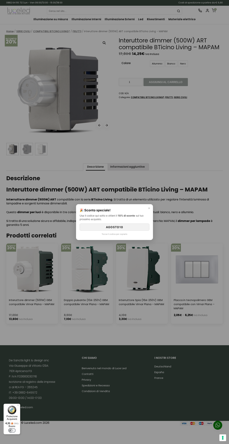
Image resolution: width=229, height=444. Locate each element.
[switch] (12, 430)
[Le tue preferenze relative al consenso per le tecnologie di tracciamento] (222, 437)
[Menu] (18, 406)
